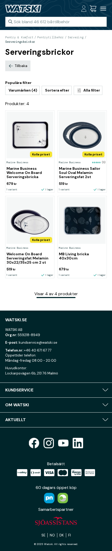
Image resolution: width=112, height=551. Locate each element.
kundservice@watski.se (38, 342)
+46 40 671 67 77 (38, 350)
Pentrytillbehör (50, 37)
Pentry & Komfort (19, 37)
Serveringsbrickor (20, 42)
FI (69, 535)
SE (43, 535)
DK (61, 535)
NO (52, 535)
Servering (76, 37)
